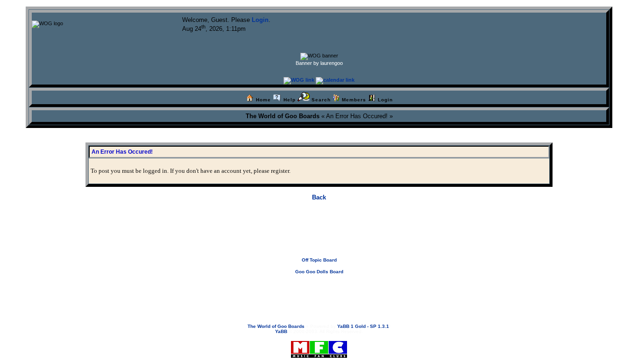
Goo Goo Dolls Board (319, 271)
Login (260, 19)
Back (319, 197)
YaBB (281, 331)
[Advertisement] (319, 236)
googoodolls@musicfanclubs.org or (314, 289)
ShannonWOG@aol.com (384, 289)
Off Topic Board (319, 260)
